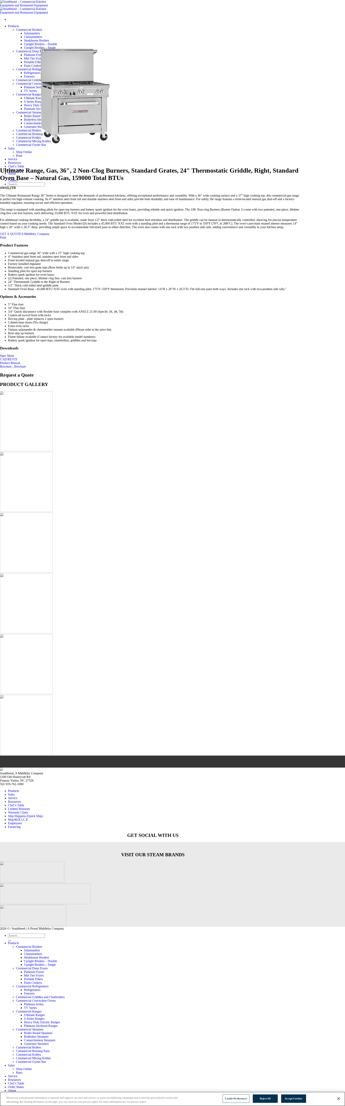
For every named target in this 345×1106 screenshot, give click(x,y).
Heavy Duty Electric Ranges (42, 1022)
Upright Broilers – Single (40, 964)
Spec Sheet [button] (7, 355)
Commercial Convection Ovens (36, 1000)
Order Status (16, 1087)
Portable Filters (33, 979)
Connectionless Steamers (39, 1040)
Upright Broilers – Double (40, 961)
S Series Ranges (34, 1018)
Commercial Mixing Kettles (33, 1058)
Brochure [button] (6, 366)
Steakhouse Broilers (36, 957)
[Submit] (9, 940)
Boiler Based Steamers (38, 1033)
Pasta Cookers (33, 982)
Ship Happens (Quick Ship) (25, 816)
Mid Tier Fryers (34, 975)
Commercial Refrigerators (32, 986)
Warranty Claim (18, 812)
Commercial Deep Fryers (32, 968)
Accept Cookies (293, 1098)
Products (13, 791)
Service (12, 798)
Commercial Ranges (29, 1011)
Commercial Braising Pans (33, 1051)
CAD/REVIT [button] (8, 359)
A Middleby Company (35, 234)
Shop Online (24, 1069)
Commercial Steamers (30, 1029)
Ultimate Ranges (34, 1015)
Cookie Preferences (236, 1098)
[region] (172, 1099)
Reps (19, 1072)
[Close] (338, 1098)
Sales (11, 794)
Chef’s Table (16, 166)
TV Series (30, 1008)
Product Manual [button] (10, 363)
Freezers (29, 993)
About (12, 1090)
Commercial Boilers (28, 1047)
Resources (14, 162)
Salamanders (32, 950)
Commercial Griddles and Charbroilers (40, 997)
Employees (15, 823)
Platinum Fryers (34, 972)
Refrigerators (32, 990)
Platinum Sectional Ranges (41, 1025)
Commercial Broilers (29, 946)
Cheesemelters (33, 954)
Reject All (265, 1098)
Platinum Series (34, 1004)
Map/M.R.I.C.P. (18, 819)
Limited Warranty (19, 809)
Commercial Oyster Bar (31, 1061)
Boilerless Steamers (36, 1036)
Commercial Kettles (28, 1054)
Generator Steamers (36, 1043)
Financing (14, 827)
